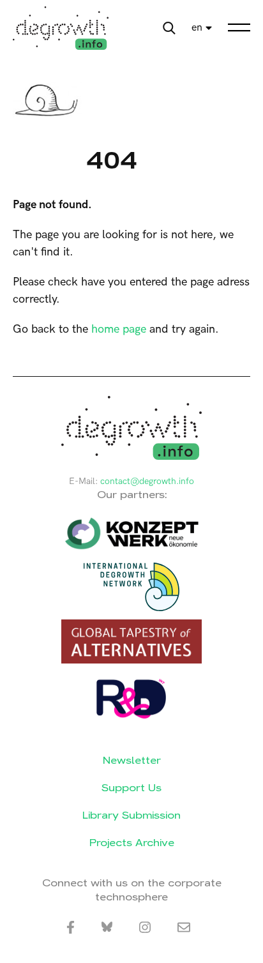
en (197, 28)
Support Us (131, 787)
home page (118, 329)
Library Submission (131, 815)
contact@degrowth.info (147, 481)
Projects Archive (131, 842)
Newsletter (132, 760)
